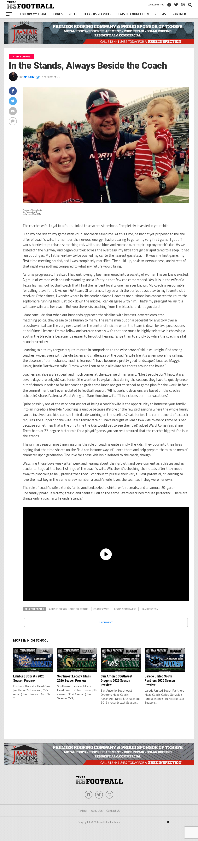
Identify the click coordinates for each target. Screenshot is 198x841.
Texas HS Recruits (97, 14)
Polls (72, 14)
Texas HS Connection (132, 14)
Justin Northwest (125, 609)
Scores (57, 14)
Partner (179, 14)
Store (24, 22)
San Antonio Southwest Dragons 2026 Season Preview (116, 680)
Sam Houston (150, 609)
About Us (97, 810)
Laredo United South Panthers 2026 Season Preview (160, 680)
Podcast (161, 14)
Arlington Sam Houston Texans (68, 609)
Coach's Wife (101, 609)
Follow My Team (33, 14)
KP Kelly (28, 76)
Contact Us (113, 810)
